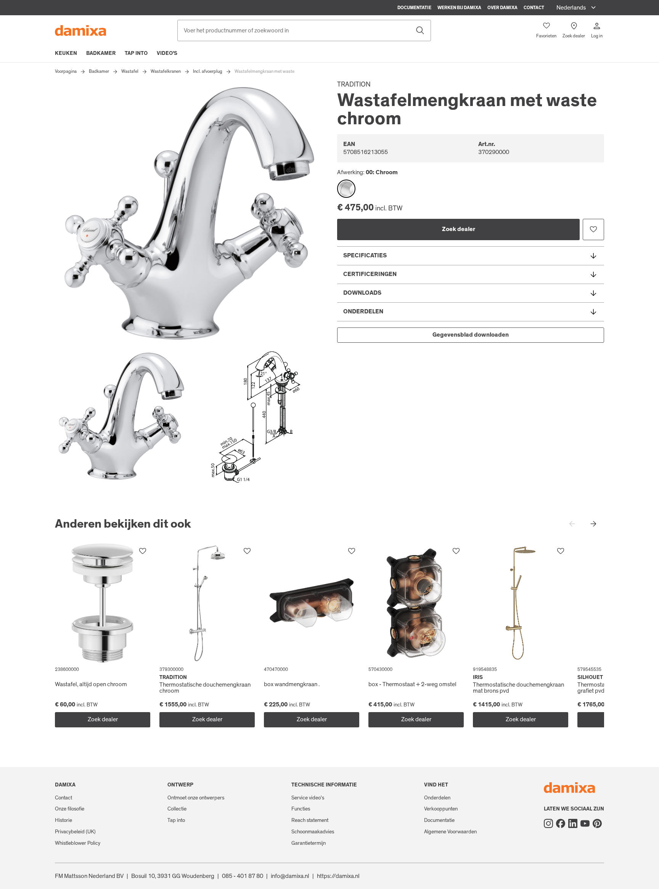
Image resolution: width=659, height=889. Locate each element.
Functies (300, 809)
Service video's (307, 798)
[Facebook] (560, 823)
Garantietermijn (308, 843)
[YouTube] (585, 823)
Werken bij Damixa (459, 7)
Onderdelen (437, 798)
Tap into (136, 53)
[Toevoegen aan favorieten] (593, 229)
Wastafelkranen (166, 71)
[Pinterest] (597, 823)
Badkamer (101, 53)
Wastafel (129, 71)
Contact (534, 7)
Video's (167, 53)
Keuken (66, 53)
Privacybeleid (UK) (75, 831)
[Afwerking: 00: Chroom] (346, 189)
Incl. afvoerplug (207, 71)
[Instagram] (548, 823)
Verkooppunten (441, 809)
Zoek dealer (458, 229)
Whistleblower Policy (77, 843)
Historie (63, 820)
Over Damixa (502, 7)
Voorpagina (66, 71)
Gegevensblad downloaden (470, 335)
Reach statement (309, 820)
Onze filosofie (69, 809)
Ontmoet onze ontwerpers (195, 798)
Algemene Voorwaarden (450, 831)
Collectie (176, 809)
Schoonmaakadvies (312, 831)
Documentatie (414, 7)
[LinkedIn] (572, 823)
